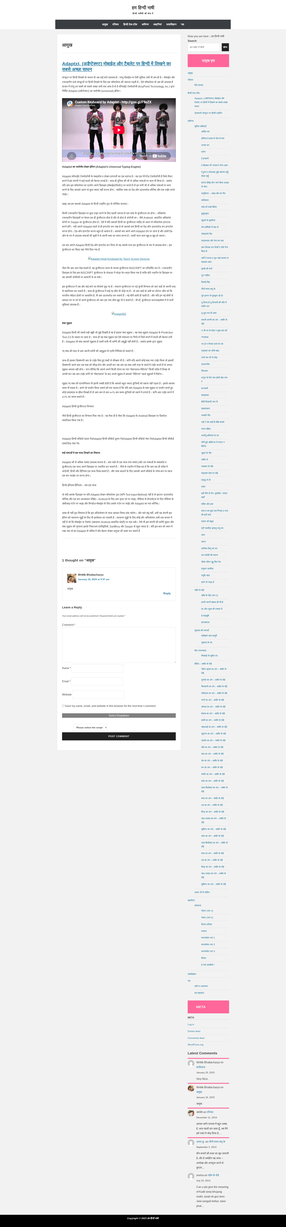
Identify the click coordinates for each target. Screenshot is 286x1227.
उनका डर (205, 145)
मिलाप (203, 958)
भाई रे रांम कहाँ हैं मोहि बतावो (212, 422)
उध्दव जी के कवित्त (202, 892)
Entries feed (194, 1031)
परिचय (115, 24)
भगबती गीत (205, 415)
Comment (68, 624)
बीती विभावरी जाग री (209, 401)
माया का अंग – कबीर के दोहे (212, 798)
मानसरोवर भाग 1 (208, 937)
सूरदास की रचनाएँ (201, 630)
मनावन (204, 931)
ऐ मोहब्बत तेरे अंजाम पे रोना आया (214, 165)
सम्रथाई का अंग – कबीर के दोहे (214, 727)
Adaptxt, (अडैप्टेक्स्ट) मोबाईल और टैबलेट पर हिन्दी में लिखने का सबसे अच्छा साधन (211, 102)
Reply (167, 593)
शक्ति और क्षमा (207, 504)
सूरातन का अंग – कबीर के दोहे (213, 733)
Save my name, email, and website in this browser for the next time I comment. (110, 706)
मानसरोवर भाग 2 (208, 944)
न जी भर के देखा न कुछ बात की (214, 330)
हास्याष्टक (205, 622)
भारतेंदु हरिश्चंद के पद (210, 435)
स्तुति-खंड (205, 575)
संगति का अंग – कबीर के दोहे (213, 774)
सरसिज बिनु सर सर (209, 548)
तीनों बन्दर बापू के (208, 289)
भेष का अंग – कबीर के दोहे (212, 760)
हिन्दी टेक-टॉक (130, 24)
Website (67, 694)
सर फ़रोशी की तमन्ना (209, 555)
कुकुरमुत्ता (205, 213)
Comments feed (196, 1038)
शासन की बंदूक (207, 521)
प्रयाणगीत (205, 364)
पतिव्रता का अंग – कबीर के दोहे (214, 693)
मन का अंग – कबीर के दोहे (212, 767)
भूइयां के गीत (206, 453)
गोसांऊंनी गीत (206, 233)
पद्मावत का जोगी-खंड (210, 350)
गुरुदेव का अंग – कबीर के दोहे (213, 679)
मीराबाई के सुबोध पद (209, 655)
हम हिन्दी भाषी (143, 7)
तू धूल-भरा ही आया (208, 313)
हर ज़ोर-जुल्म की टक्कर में (211, 609)
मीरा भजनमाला (200, 650)
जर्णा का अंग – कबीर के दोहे (212, 700)
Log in (191, 1024)
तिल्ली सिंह (205, 282)
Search (192, 40)
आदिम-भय (205, 131)
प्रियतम (204, 370)
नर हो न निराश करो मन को (212, 344)
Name (66, 668)
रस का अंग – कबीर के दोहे (212, 805)
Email (66, 681)
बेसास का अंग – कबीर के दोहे (213, 713)
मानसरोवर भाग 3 (208, 951)
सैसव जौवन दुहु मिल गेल (211, 561)
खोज (225, 47)
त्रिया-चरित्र (206, 924)
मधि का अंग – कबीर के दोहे (212, 747)
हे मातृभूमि (205, 615)
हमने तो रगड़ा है (207, 582)
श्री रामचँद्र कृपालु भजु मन (212, 528)
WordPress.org (195, 1044)
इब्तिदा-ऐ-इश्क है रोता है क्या (212, 138)
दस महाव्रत (199, 993)
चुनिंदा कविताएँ (200, 126)
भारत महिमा (206, 428)
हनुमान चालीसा (207, 568)
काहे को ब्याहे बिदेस (209, 207)
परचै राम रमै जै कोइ (209, 357)
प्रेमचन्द (197, 905)
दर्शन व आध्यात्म (201, 986)
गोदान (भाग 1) (207, 910)
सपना (203, 541)
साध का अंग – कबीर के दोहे (212, 753)
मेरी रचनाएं (198, 85)
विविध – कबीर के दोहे (203, 663)
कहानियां (157, 24)
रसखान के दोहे (207, 466)
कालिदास (205, 200)
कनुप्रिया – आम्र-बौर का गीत (213, 193)
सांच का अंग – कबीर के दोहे (212, 781)
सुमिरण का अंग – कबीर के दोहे (213, 829)
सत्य (203, 535)
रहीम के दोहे (199, 590)
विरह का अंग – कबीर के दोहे (212, 811)
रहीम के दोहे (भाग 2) (209, 595)
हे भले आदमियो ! (208, 964)
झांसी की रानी (206, 268)
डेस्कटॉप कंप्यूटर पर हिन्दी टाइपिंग (208, 113)
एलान (203, 151)
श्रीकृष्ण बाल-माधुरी (209, 635)
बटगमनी (204, 388)
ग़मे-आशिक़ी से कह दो (209, 227)
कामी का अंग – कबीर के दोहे (212, 720)
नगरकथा (204, 337)
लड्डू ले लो (206, 480)
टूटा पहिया (205, 275)
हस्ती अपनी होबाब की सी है (212, 602)
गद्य (182, 24)
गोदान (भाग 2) (207, 917)
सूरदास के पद (206, 642)
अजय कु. (200, 1141)
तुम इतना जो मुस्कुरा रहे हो (212, 295)
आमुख (105, 24)
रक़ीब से (204, 459)
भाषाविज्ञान (171, 24)
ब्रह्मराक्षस (205, 408)
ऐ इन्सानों (205, 158)
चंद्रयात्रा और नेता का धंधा (212, 240)
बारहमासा (205, 395)
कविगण (145, 24)
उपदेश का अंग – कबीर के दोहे (213, 740)
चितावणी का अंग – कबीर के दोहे (214, 686)
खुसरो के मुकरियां (208, 220)
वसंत (203, 486)
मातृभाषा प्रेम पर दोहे (209, 473)
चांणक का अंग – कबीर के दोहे (213, 706)
